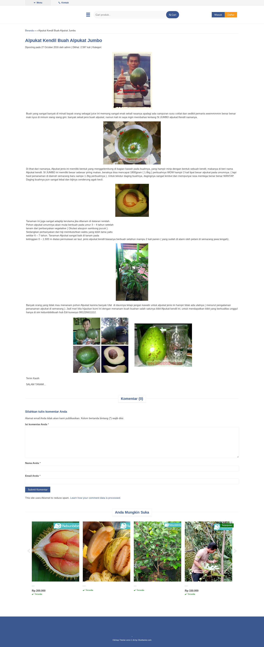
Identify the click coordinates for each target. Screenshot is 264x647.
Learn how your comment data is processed (95, 497)
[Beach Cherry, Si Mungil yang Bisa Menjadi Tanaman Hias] (157, 551)
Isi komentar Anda (36, 424)
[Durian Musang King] (208, 551)
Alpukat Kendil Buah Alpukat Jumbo (63, 40)
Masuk (218, 14)
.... (33, 585)
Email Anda (32, 475)
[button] (172, 14)
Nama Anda (32, 463)
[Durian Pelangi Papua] (55, 551)
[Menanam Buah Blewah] (106, 551)
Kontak (65, 2)
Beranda (29, 30)
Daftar (230, 14)
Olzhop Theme (119, 640)
